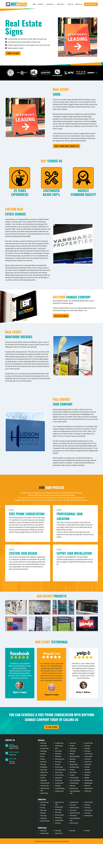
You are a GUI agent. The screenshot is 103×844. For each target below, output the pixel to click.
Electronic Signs (59, 767)
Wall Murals (87, 775)
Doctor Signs (58, 761)
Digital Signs (58, 756)
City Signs (42, 777)
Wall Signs (86, 777)
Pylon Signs (72, 785)
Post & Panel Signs (74, 777)
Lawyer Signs (73, 743)
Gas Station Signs (59, 775)
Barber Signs (43, 761)
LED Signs (72, 746)
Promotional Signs (74, 783)
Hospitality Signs (59, 783)
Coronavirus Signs (44, 785)
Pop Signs (72, 775)
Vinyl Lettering (87, 761)
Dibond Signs (58, 754)
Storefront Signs (88, 754)
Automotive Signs (44, 748)
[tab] (42, 79)
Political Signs (73, 772)
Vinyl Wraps (87, 769)
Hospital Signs (58, 780)
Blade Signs (43, 764)
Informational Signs (59, 788)
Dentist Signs (58, 751)
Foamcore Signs (59, 772)
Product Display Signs (75, 780)
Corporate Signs (44, 793)
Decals (56, 748)
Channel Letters (44, 772)
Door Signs (57, 764)
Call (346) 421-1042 (90, 4)
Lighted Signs (73, 748)
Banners (42, 756)
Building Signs (43, 767)
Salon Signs (87, 748)
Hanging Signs (58, 777)
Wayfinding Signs (88, 783)
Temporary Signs (88, 756)
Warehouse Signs (88, 780)
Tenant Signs (87, 759)
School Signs (87, 751)
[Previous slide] (6, 73)
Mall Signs (72, 754)
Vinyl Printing (87, 764)
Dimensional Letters (59, 759)
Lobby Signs (72, 751)
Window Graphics (88, 788)
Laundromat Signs (59, 791)
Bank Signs (43, 754)
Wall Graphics (87, 772)
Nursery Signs (73, 810)
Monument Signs (74, 764)
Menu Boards (73, 759)
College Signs (43, 780)
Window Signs (87, 791)
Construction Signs (44, 783)
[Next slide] (96, 73)
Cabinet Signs (43, 769)
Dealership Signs (59, 746)
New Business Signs (74, 767)
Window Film (87, 785)
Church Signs (43, 775)
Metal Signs (72, 761)
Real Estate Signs (74, 788)
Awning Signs (43, 751)
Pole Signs (72, 769)
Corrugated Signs (59, 743)
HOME (34, 4)
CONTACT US (78, 4)
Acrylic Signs (43, 743)
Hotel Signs (58, 785)
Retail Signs (87, 746)
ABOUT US (70, 4)
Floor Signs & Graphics (60, 769)
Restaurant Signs (88, 743)
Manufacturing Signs (75, 756)
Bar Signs (42, 759)
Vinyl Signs (87, 767)
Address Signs (43, 746)
